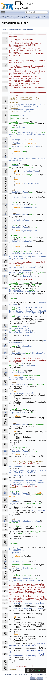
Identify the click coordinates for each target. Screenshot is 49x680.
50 (4, 157)
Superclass (23, 309)
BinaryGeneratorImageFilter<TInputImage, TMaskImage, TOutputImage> (27, 312)
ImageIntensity (31, 17)
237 (4, 495)
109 (4, 276)
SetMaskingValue (20, 215)
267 (4, 568)
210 (4, 425)
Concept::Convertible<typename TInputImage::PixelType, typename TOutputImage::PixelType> (27, 482)
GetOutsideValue (20, 204)
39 (4, 133)
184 (4, 372)
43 (4, 143)
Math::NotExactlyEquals (22, 393)
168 (4, 339)
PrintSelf (17, 502)
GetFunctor (17, 552)
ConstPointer (24, 330)
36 (4, 127)
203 (4, 412)
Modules (10, 17)
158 (4, 316)
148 (4, 288)
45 (4, 147)
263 (4, 561)
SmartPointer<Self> (19, 328)
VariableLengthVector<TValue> (27, 253)
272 (4, 579)
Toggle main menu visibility (3, 12)
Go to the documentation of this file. (17, 30)
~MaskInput (17, 143)
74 (4, 204)
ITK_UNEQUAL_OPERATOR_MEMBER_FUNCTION (27, 160)
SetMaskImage (18, 353)
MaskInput (21, 127)
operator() (17, 166)
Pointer (22, 327)
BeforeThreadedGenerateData (26, 521)
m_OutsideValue (31, 183)
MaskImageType (25, 346)
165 (4, 335)
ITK (2, 17)
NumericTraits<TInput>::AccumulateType (27, 135)
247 (4, 521)
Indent (12, 503)
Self (20, 307)
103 (4, 255)
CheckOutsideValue (21, 568)
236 (4, 493)
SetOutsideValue (20, 192)
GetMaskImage (18, 372)
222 (4, 451)
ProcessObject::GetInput (22, 379)
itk (22, 115)
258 (4, 552)
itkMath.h (25, 112)
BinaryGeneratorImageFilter (23, 292)
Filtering (20, 17)
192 (4, 384)
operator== (17, 147)
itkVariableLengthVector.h (24, 110)
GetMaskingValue (20, 227)
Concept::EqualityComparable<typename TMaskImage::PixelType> (27, 471)
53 (4, 166)
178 (4, 353)
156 (4, 309)
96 (4, 241)
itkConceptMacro (17, 467)
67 (4, 192)
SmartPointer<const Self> (22, 332)
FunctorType (24, 316)
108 (4, 271)
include (43, 17)
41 (4, 140)
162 (4, 330)
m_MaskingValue (31, 171)
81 (4, 215)
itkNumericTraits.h (30, 106)
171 (4, 346)
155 (4, 307)
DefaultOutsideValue (22, 241)
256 (4, 545)
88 (4, 227)
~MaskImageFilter (20, 495)
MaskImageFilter (17, 290)
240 (4, 502)
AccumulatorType (26, 133)
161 (4, 327)
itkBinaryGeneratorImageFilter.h (27, 105)
